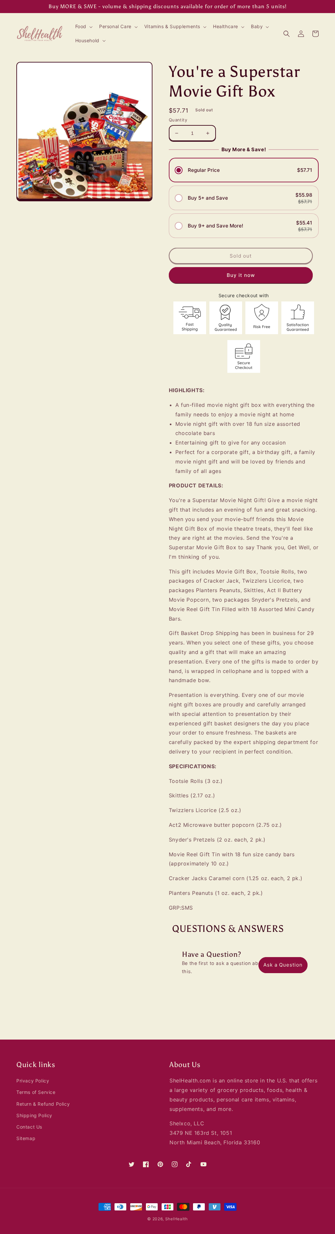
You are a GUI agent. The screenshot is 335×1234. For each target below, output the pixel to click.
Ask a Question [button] (283, 965)
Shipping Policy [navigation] (34, 1115)
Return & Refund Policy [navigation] (43, 1104)
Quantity (178, 119)
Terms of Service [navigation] (36, 1092)
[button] (83, 26)
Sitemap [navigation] (25, 1138)
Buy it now (241, 275)
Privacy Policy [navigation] (32, 1080)
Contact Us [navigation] (29, 1127)
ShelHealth (176, 1218)
